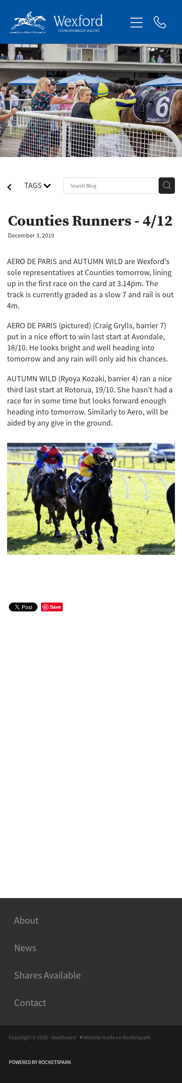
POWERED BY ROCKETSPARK (40, 1062)
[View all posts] (9, 188)
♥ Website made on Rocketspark (115, 1037)
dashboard (63, 1037)
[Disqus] (91, 744)
